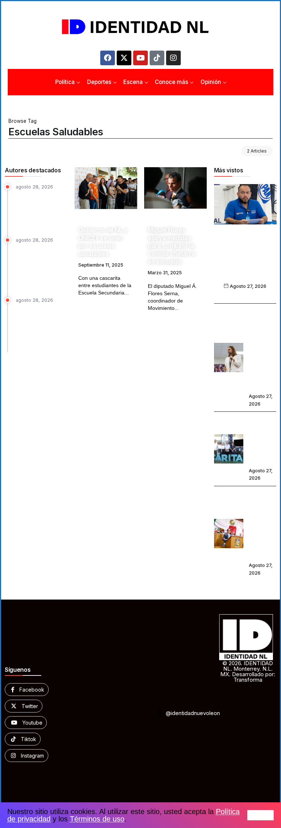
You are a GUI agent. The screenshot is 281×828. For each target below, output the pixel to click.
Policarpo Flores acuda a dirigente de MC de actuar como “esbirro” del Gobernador (245, 260)
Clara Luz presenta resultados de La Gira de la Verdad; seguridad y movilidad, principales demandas (262, 348)
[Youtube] (140, 58)
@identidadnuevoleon (193, 713)
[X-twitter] (124, 58)
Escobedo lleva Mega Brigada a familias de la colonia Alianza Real (262, 440)
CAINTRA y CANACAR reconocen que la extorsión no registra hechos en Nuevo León (39, 327)
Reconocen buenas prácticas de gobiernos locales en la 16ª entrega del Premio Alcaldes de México (40, 266)
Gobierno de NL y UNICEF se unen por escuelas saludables (102, 241)
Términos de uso (97, 819)
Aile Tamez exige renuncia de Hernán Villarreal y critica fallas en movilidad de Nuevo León (41, 209)
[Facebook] (107, 58)
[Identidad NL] (140, 26)
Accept (260, 815)
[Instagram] (173, 58)
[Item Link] (106, 188)
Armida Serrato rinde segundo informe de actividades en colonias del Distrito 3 (262, 524)
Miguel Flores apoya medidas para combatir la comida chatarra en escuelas (171, 245)
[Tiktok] (157, 58)
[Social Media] (26, 690)
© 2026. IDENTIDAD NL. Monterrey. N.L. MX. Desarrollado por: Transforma (247, 671)
